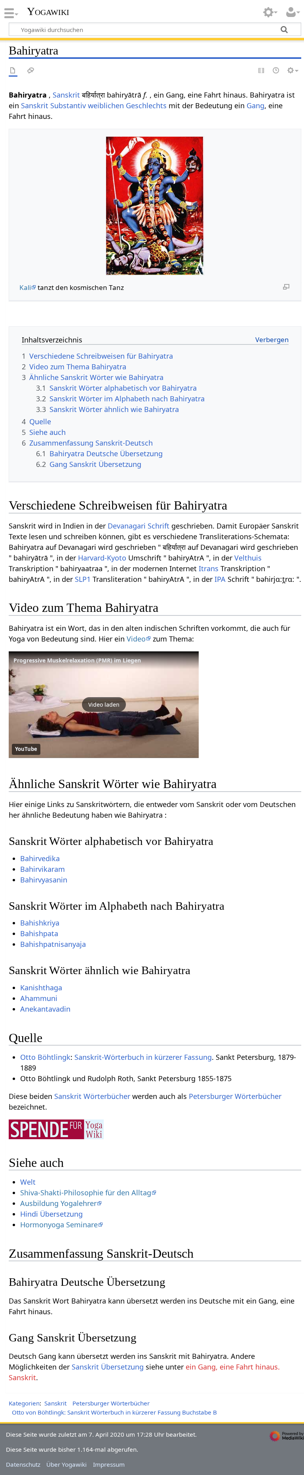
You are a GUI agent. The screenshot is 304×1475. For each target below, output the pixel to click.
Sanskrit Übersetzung (108, 1367)
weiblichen (106, 105)
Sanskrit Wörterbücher (92, 1096)
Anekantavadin (45, 1009)
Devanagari (127, 526)
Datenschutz (23, 1464)
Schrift (158, 526)
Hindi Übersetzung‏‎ (51, 1214)
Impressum (109, 1464)
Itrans (208, 568)
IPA (220, 579)
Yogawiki (48, 11)
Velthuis (248, 558)
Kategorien (24, 1403)
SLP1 (83, 579)
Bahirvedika (40, 858)
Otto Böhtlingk (45, 1057)
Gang (255, 105)
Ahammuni (38, 998)
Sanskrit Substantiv (53, 105)
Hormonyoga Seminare (59, 1224)
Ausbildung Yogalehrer (58, 1203)
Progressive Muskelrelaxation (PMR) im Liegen (77, 660)
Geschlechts (146, 105)
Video (136, 638)
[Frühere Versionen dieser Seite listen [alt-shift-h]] (276, 70)
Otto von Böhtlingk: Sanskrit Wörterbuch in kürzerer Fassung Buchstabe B (114, 1412)
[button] (104, 704)
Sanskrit (66, 95)
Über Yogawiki (66, 1464)
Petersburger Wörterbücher (235, 1096)
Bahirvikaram (42, 869)
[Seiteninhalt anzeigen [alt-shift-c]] (13, 70)
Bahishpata (39, 933)
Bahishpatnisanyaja (53, 944)
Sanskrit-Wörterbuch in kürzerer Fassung (143, 1057)
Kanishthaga (41, 987)
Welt (28, 1182)
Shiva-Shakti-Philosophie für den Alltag (85, 1192)
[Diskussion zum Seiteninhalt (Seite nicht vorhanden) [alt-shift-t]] (31, 70)
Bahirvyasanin (43, 879)
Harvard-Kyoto (102, 558)
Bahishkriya (39, 923)
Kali (25, 287)
